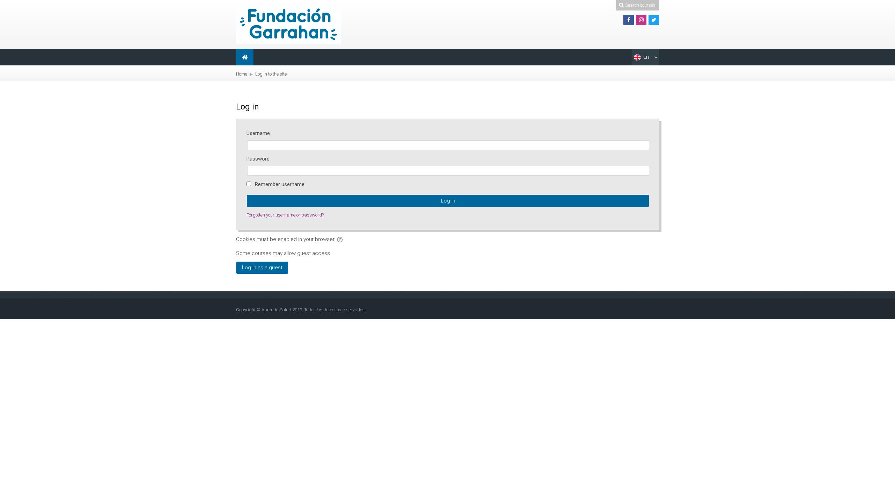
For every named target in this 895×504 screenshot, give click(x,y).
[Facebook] (628, 20)
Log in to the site (271, 74)
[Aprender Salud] (288, 24)
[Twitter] (654, 20)
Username (258, 133)
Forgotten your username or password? (285, 215)
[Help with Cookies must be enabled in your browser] (340, 239)
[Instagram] (641, 20)
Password (258, 159)
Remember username (280, 184)
